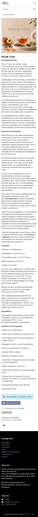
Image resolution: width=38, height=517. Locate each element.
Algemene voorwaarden (10, 452)
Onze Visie (5, 445)
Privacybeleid (6, 454)
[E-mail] (4, 425)
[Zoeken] (34, 9)
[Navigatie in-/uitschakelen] (35, 3)
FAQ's (3, 449)
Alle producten (8, 14)
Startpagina (5, 442)
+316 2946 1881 (10, 504)
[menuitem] (28, 514)
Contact (4, 457)
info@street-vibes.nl (11, 502)
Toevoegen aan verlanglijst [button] (14, 408)
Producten (5, 447)
